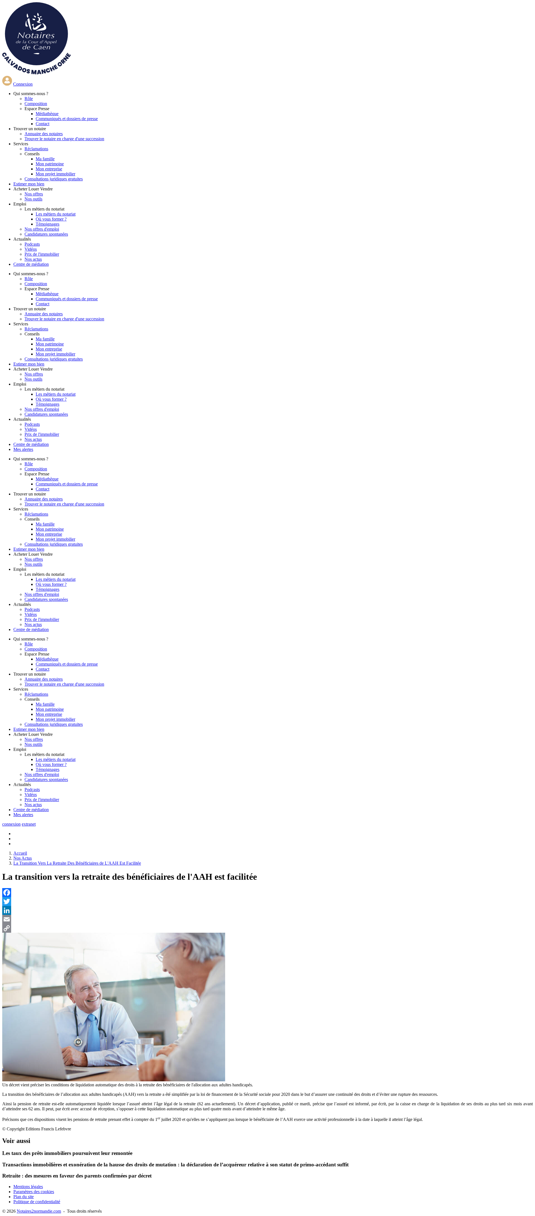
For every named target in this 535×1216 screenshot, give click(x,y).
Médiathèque (47, 113)
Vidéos (31, 249)
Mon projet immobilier (55, 173)
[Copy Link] (267, 928)
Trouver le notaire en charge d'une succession (64, 138)
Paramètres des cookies (33, 1191)
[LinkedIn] (267, 910)
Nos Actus (22, 858)
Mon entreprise (49, 168)
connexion (11, 824)
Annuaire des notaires (44, 133)
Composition (36, 103)
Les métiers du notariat (56, 214)
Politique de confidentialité (36, 1201)
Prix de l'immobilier (42, 254)
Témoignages (47, 224)
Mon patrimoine (50, 163)
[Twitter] (267, 901)
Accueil (20, 853)
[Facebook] (267, 892)
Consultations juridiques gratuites (54, 179)
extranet (29, 824)
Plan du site (23, 1196)
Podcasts (32, 244)
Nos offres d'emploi (42, 229)
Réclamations (36, 148)
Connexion (23, 84)
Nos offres (34, 194)
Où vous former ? (51, 219)
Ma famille (45, 158)
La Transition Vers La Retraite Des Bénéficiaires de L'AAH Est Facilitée (77, 863)
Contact (42, 123)
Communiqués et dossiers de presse (67, 118)
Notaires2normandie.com (39, 1211)
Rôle (29, 98)
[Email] (267, 919)
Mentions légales (28, 1186)
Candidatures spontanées (46, 234)
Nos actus (33, 259)
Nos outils (33, 199)
